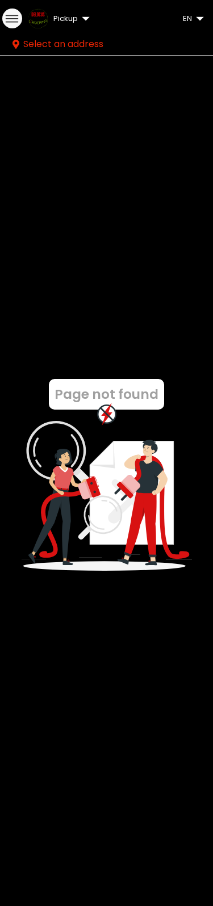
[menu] (12, 18)
